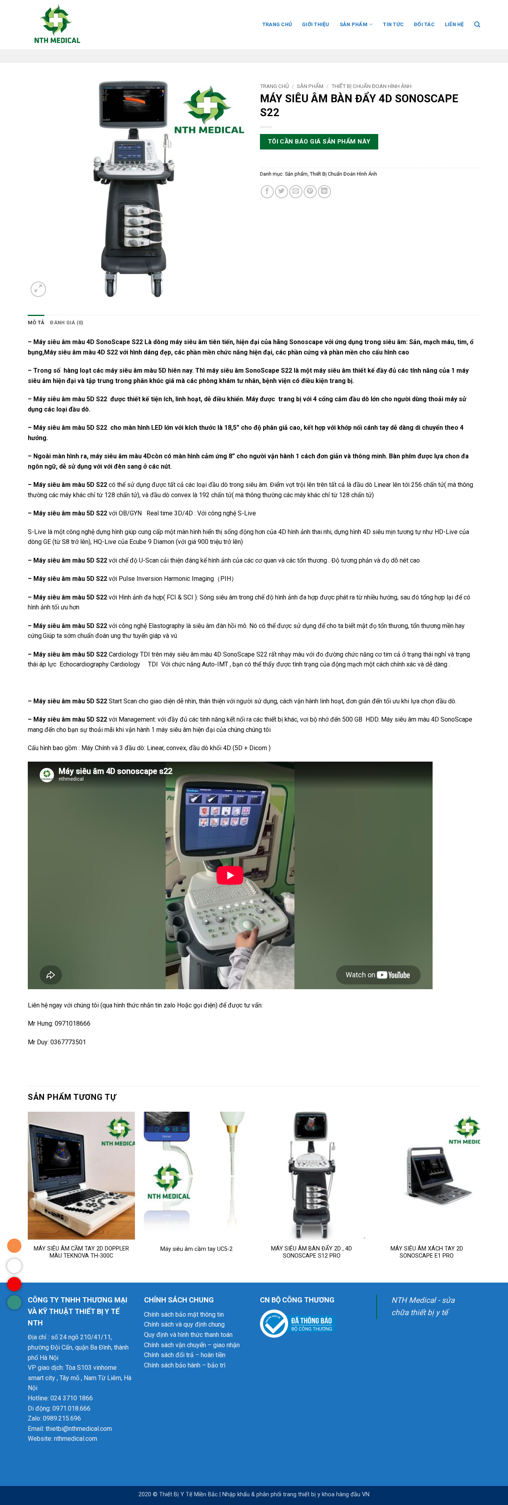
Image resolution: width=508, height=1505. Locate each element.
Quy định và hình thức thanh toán (188, 1334)
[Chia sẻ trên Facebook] (267, 191)
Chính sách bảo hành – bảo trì (184, 1365)
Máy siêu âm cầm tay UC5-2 (196, 1249)
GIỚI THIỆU (315, 24)
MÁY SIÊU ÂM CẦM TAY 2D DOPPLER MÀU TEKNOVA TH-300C (81, 1252)
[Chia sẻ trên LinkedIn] (324, 191)
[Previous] (28, 1196)
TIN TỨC (393, 24)
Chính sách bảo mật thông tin (184, 1314)
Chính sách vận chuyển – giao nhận (192, 1345)
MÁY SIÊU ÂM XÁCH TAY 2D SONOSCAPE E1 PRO (427, 1252)
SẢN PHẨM (354, 24)
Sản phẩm (310, 86)
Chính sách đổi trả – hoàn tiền (184, 1355)
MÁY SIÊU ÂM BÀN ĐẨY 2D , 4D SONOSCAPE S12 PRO (311, 1252)
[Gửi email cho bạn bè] (295, 191)
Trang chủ (274, 86)
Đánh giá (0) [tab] (66, 323)
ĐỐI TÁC (424, 24)
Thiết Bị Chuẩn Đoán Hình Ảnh (371, 86)
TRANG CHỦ (277, 24)
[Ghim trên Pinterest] (310, 191)
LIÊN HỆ (454, 24)
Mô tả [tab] (36, 323)
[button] (38, 289)
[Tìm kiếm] (477, 24)
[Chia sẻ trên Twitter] (281, 191)
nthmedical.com (75, 1438)
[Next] (480, 1196)
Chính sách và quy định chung (184, 1324)
